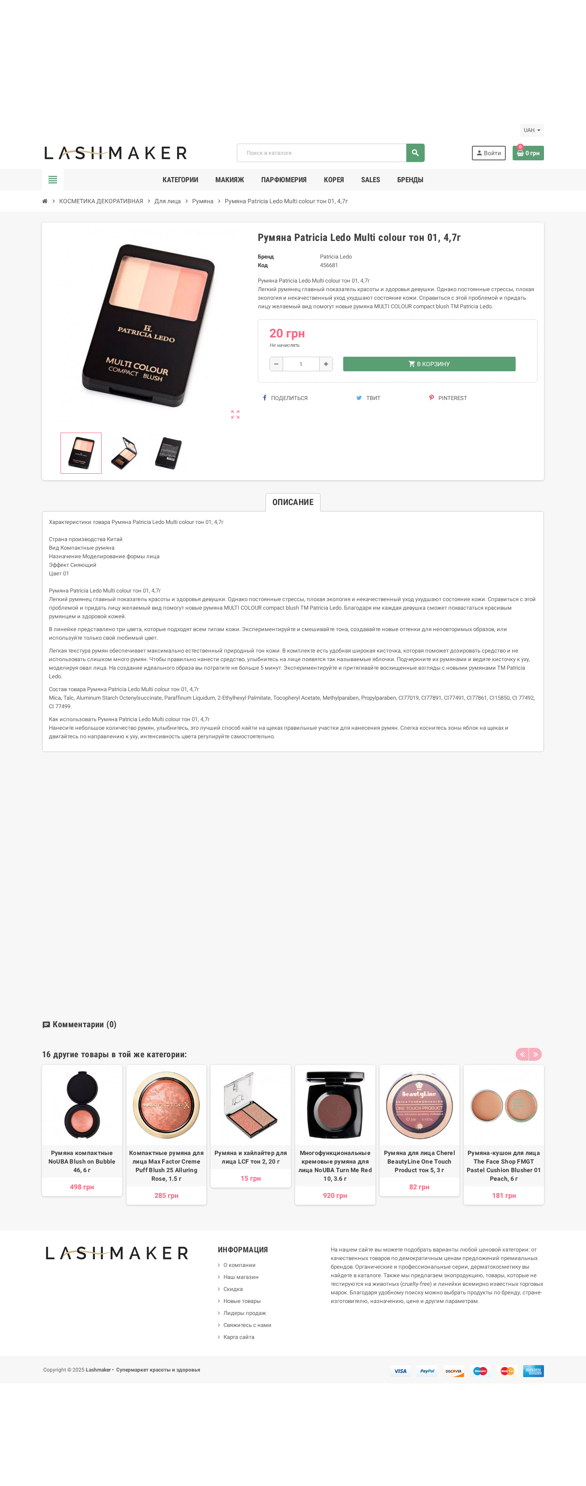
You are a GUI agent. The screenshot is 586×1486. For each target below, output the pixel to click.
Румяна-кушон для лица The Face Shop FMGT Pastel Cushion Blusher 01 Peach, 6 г (504, 1165)
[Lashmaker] (116, 152)
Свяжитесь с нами (248, 1325)
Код (263, 265)
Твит (373, 398)
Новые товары (242, 1301)
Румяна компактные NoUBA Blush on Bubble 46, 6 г (82, 1161)
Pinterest (452, 398)
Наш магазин (241, 1277)
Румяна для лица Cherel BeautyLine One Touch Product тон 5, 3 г (419, 1161)
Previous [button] (522, 1054)
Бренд (266, 256)
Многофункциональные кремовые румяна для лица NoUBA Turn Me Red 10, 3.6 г (335, 1165)
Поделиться (289, 398)
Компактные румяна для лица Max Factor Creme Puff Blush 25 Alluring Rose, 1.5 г (166, 1165)
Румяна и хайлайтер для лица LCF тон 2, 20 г (250, 1157)
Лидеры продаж (245, 1313)
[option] (82, 1135)
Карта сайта (239, 1337)
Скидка (233, 1289)
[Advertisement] (257, 60)
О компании (240, 1265)
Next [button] (535, 1054)
